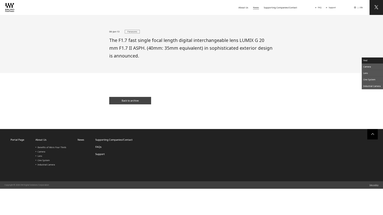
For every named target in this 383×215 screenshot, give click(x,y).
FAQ (320, 7)
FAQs (98, 147)
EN (361, 7)
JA (358, 7)
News (256, 7)
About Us (243, 7)
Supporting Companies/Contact (280, 7)
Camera (367, 66)
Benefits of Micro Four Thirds (52, 147)
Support (332, 7)
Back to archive (130, 100)
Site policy (374, 185)
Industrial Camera (372, 86)
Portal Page (17, 139)
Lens (365, 73)
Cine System (369, 79)
